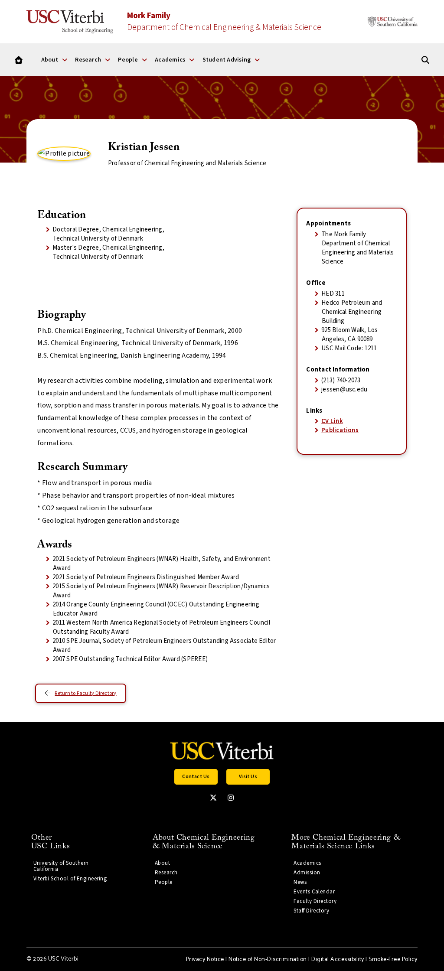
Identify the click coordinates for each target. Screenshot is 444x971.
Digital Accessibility (337, 959)
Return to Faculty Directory (85, 693)
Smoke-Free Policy (393, 959)
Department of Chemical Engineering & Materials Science (224, 21)
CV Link (332, 421)
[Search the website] (425, 60)
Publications (340, 430)
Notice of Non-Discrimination (268, 959)
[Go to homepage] (19, 60)
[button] (196, 777)
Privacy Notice (205, 959)
